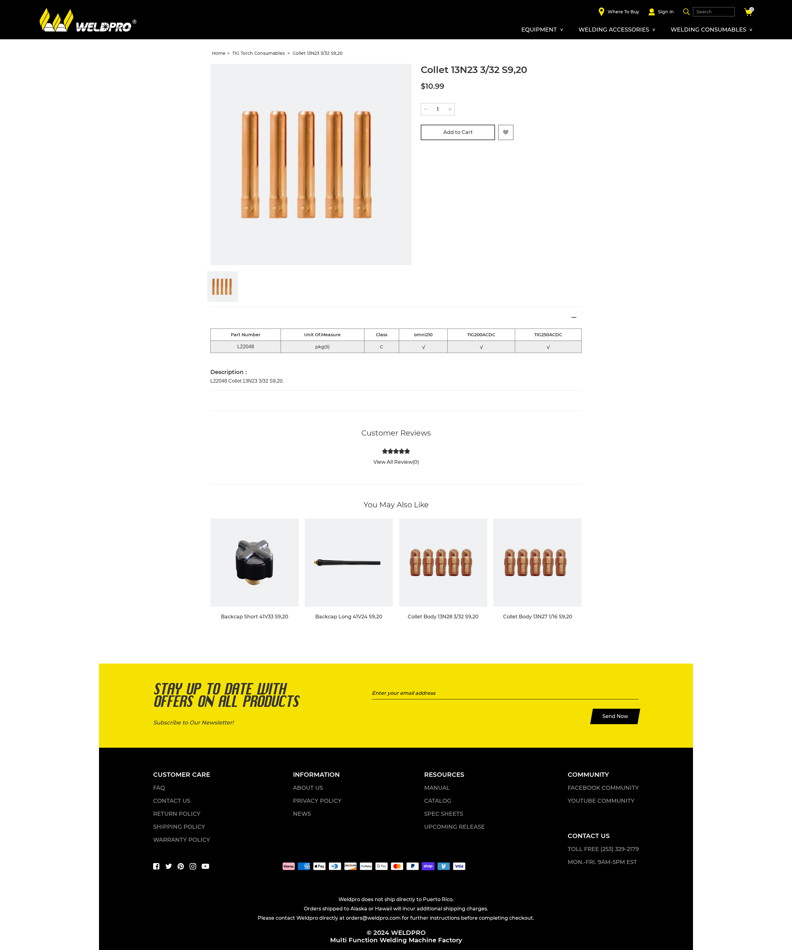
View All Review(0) (396, 462)
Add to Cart (458, 132)
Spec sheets (443, 813)
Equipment (539, 29)
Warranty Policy (181, 839)
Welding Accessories (614, 29)
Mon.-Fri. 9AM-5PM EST (602, 862)
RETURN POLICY (176, 813)
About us (308, 788)
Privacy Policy (317, 800)
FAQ (159, 788)
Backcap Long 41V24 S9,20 (348, 617)
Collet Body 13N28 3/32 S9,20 (443, 617)
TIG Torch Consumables (259, 53)
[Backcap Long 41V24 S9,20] (349, 562)
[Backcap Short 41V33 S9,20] (254, 562)
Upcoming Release (454, 826)
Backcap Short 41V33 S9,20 (254, 617)
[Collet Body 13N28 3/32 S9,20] (443, 562)
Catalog (437, 800)
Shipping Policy (179, 826)
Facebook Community (603, 788)
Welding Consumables (708, 29)
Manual (437, 788)
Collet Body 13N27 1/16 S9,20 (537, 617)
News (302, 813)
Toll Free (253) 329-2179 (603, 849)
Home (219, 53)
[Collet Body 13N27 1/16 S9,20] (537, 562)
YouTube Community (601, 800)
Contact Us (171, 800)
